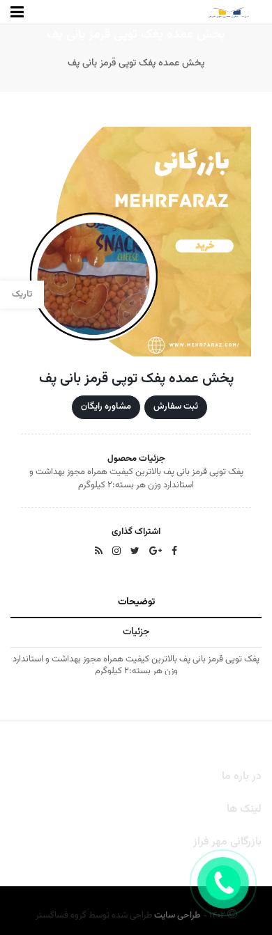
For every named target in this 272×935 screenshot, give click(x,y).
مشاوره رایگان (106, 407)
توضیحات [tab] (136, 602)
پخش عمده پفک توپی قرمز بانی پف (136, 63)
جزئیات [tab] (136, 632)
